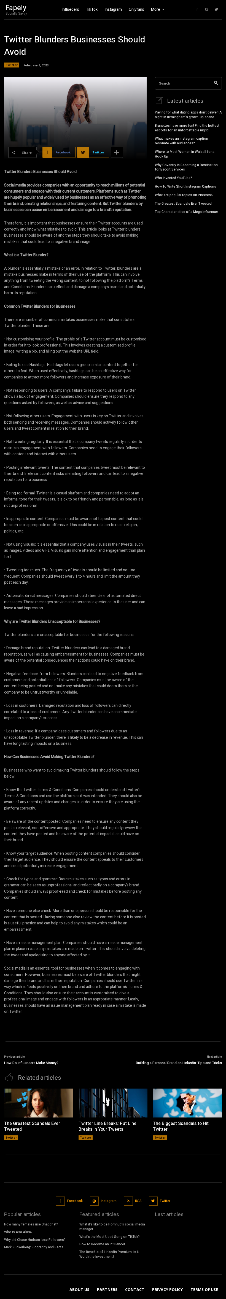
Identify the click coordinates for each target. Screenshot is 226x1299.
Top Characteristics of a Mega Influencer (186, 211)
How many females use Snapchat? (31, 1224)
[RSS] (128, 1201)
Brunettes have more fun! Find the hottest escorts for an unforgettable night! (187, 128)
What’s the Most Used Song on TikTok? (109, 1236)
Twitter (12, 65)
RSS (138, 1200)
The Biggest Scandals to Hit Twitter (181, 1126)
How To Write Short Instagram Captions (185, 186)
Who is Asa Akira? (18, 1232)
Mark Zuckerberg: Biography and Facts (33, 1247)
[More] (117, 152)
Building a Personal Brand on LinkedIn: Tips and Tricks (179, 1062)
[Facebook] (197, 10)
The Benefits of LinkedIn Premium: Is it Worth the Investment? (109, 1254)
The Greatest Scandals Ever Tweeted (183, 203)
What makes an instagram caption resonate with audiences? (181, 141)
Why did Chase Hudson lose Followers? (35, 1239)
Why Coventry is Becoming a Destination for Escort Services (186, 167)
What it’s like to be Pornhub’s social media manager (112, 1227)
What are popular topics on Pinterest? (184, 195)
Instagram (109, 1200)
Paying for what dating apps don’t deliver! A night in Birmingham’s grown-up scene (188, 115)
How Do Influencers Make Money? (31, 1062)
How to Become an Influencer (102, 1244)
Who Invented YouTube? (173, 177)
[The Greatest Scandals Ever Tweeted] (38, 1103)
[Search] (216, 83)
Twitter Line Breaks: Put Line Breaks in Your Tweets (107, 1126)
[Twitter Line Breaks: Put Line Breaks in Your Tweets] (113, 1103)
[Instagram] (207, 10)
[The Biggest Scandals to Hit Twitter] (187, 1103)
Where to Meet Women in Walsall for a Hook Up (184, 154)
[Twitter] (216, 10)
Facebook (75, 1200)
